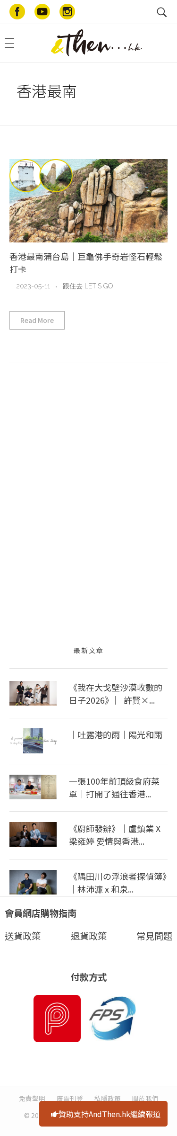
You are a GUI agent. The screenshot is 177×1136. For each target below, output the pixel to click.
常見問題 (154, 935)
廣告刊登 (70, 1098)
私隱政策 (107, 1098)
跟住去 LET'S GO (88, 286)
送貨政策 (23, 935)
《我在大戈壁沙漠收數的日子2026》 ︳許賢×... (115, 693)
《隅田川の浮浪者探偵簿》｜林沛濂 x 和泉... (118, 882)
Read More (37, 320)
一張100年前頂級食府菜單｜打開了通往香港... (114, 787)
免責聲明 (32, 1098)
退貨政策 (89, 935)
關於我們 (145, 1098)
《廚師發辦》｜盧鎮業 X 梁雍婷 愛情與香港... (114, 834)
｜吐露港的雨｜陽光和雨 (115, 734)
